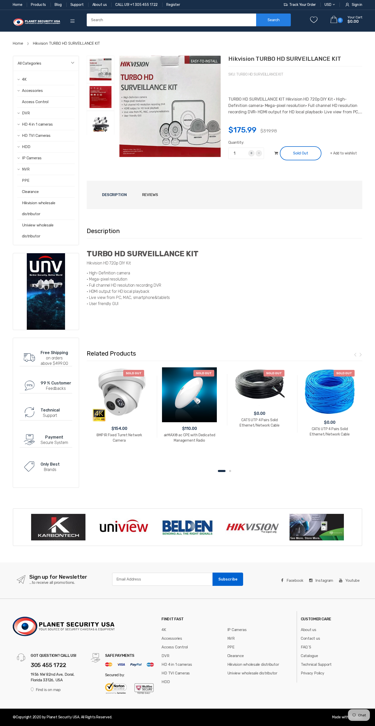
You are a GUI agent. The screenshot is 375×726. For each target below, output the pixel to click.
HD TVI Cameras (175, 673)
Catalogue (309, 656)
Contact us (310, 638)
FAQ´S (306, 647)
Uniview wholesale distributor (38, 230)
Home (18, 5)
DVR (165, 656)
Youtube (352, 580)
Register (173, 5)
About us (100, 5)
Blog (58, 5)
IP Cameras (237, 629)
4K (163, 629)
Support (77, 5)
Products (39, 5)
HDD (165, 682)
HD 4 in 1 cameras (176, 664)
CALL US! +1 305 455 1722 (136, 5)
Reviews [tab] (150, 194)
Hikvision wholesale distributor (38, 208)
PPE (25, 180)
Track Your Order (302, 5)
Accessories (171, 638)
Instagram (324, 580)
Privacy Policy (312, 673)
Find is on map (48, 689)
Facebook (294, 580)
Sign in (357, 5)
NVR (231, 638)
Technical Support (316, 664)
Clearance (30, 191)
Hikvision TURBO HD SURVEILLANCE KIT (284, 58)
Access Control (35, 102)
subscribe (228, 579)
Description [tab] (114, 194)
